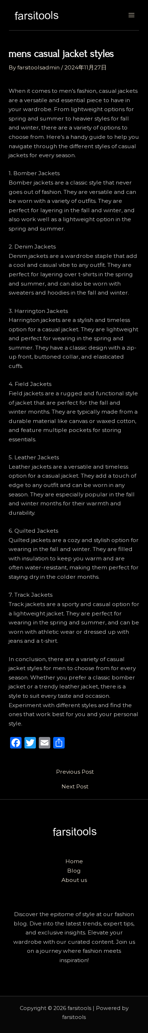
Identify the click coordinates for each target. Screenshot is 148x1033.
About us (74, 880)
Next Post (74, 786)
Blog (74, 870)
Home (74, 861)
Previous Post (75, 772)
